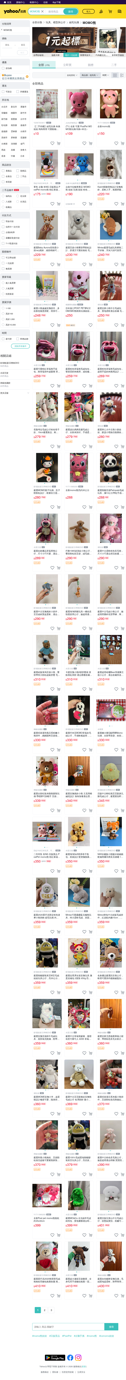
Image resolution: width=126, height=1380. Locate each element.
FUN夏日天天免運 (103, 55)
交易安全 (81, 1371)
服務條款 (45, 1371)
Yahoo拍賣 (15, 11)
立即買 (67, 65)
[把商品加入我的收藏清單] (52, 143)
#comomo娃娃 (106, 1335)
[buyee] (15, 76)
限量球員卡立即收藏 (87, 55)
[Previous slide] (66, 104)
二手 (114, 65)
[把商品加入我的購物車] (58, 143)
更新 (84, 1366)
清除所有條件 (20, 346)
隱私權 (55, 1371)
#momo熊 (92, 1335)
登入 (88, 11)
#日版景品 (54, 1335)
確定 (22, 52)
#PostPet (66, 1335)
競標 (90, 65)
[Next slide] (92, 104)
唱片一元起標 (71, 55)
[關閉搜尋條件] (42, 11)
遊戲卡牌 (55, 55)
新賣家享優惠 (118, 55)
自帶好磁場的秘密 (40, 55)
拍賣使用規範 (68, 1371)
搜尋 (111, 1326)
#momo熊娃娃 (39, 1335)
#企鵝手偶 (79, 1335)
